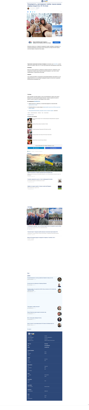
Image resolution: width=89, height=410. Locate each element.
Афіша (28, 395)
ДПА (45, 367)
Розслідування (47, 345)
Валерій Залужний (30, 279)
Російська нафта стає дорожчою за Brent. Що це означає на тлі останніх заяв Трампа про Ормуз (41, 290)
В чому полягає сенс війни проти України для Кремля (36, 283)
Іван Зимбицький (30, 308)
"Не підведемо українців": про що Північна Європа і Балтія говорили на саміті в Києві (44, 226)
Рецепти (29, 380)
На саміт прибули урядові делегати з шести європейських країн (37, 227)
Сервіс (45, 376)
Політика (46, 343)
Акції (28, 376)
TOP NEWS (29, 207)
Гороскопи (39, 112)
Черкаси (29, 354)
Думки (28, 275)
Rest (28, 273)
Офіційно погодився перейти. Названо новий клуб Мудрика (39, 186)
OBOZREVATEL (37, 101)
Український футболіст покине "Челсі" (33, 187)
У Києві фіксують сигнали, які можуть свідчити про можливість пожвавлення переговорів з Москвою (43, 233)
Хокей (28, 360)
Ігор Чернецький (30, 313)
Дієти (28, 382)
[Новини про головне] (29, 151)
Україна (29, 112)
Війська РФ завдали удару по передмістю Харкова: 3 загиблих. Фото (41, 237)
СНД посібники (30, 370)
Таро (42, 112)
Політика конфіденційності (48, 337)
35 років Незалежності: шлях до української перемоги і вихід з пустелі (40, 277)
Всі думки (29, 329)
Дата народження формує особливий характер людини (36, 180)
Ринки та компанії (30, 386)
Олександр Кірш (30, 319)
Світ (28, 345)
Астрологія (33, 151)
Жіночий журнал (30, 398)
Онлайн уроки (30, 367)
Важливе (29, 153)
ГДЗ (28, 366)
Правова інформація (30, 337)
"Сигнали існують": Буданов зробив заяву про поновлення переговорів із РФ (42, 231)
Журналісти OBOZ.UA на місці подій (49, 340)
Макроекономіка (46, 386)
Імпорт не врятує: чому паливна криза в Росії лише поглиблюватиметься (40, 323)
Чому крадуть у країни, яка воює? (33, 306)
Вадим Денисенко (30, 291)
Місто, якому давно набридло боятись (34, 317)
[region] (44, 56)
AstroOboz (56, 64)
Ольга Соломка (32, 7)
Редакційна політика (30, 114)
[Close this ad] (88, 404)
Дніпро (45, 353)
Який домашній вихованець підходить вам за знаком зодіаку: (41, 110)
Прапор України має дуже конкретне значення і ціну (36, 312)
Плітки (45, 395)
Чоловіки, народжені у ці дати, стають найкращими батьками (39, 179)
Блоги (29, 347)
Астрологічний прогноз (34, 112)
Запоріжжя (29, 353)
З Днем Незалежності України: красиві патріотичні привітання (39, 172)
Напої (45, 380)
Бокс (45, 360)
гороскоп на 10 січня (33, 104)
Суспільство (46, 347)
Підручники (46, 366)
